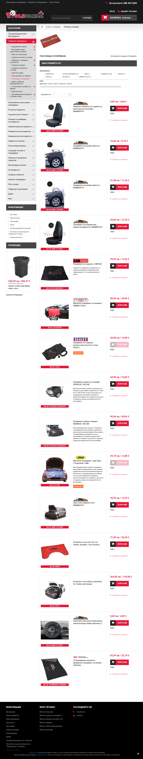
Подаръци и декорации (18, 189)
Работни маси (16, 91)
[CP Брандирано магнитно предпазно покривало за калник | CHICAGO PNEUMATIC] (55, 669)
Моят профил (47, 707)
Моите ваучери (46, 730)
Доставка (13, 214)
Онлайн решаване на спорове (20, 228)
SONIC (49, 77)
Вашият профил (129, 11)
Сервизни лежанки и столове (18, 69)
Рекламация (14, 221)
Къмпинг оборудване (17, 179)
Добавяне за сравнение (120, 120)
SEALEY (121, 74)
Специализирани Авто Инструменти (17, 35)
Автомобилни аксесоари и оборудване (19, 104)
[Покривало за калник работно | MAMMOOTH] (55, 155)
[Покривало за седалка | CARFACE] (55, 273)
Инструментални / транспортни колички (18, 51)
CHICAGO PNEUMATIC (70, 74)
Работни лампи (17, 73)
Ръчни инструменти (16, 110)
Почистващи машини (17, 146)
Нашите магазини (16, 237)
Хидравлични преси (19, 47)
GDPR (12, 225)
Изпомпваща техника (17, 165)
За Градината (14, 170)
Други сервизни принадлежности (17, 83)
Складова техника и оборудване (16, 152)
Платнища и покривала (20, 79)
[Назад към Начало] (42, 26)
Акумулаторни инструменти (19, 127)
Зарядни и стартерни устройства (19, 61)
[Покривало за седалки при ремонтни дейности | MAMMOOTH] (55, 234)
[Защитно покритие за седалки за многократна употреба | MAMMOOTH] (55, 116)
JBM (87, 74)
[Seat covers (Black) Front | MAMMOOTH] (55, 512)
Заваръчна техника (16, 141)
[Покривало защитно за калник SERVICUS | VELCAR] (55, 391)
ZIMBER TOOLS (85, 77)
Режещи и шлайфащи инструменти (17, 120)
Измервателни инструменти (20, 136)
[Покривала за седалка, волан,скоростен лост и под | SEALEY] (55, 352)
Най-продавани (12, 719)
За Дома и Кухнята (16, 175)
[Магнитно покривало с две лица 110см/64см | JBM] (55, 470)
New (10, 199)
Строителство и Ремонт (18, 115)
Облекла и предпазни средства (17, 159)
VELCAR (66, 77)
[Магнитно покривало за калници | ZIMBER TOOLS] (55, 312)
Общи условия (15, 218)
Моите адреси (46, 723)
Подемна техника (18, 65)
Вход (112, 11)
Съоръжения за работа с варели (20, 88)
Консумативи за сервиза (21, 76)
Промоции (14, 245)
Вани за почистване (19, 54)
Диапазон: (43, 84)
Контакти (10, 723)
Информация (15, 207)
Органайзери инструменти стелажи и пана (21, 95)
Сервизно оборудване (17, 41)
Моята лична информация (51, 726)
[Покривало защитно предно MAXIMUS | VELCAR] (55, 431)
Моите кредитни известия (51, 719)
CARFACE (50, 74)
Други (10, 194)
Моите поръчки (46, 712)
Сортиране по (46, 94)
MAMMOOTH (106, 74)
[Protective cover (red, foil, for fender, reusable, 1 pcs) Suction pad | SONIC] (55, 551)
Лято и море (13, 184)
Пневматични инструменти (19, 131)
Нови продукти (12, 715)
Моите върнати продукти (51, 715)
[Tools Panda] (26, 15)
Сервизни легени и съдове (21, 57)
